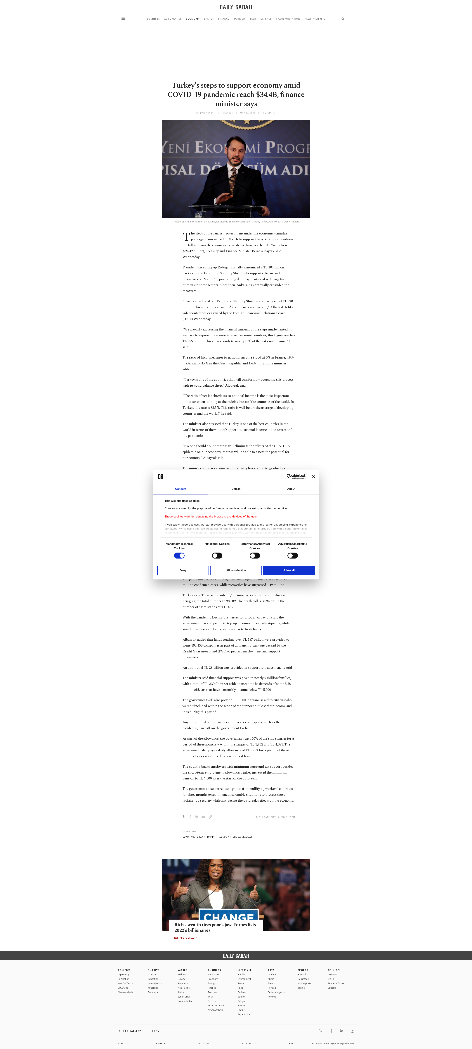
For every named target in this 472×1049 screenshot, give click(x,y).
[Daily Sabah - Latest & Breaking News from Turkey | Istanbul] (236, 7)
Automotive (173, 19)
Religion (242, 1001)
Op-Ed (331, 979)
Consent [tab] (180, 488)
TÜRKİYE (153, 970)
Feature (242, 1010)
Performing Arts (276, 992)
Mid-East (182, 974)
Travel (241, 983)
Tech (253, 19)
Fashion (242, 992)
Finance (223, 19)
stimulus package (242, 836)
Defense (266, 19)
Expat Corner (244, 1014)
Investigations (155, 983)
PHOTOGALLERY (188, 938)
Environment (244, 979)
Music (271, 979)
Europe (181, 979)
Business (153, 19)
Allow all (289, 570)
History (241, 1005)
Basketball (303, 979)
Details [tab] (236, 488)
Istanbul (152, 974)
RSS (291, 1043)
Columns (332, 974)
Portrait (272, 987)
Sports (303, 970)
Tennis (301, 987)
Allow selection (236, 570)
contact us (249, 1043)
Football (302, 974)
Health (241, 974)
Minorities (153, 987)
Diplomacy (123, 974)
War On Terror (125, 983)
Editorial (332, 987)
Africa (181, 992)
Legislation (123, 979)
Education (153, 979)
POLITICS (124, 970)
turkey (211, 836)
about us (203, 1043)
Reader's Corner (336, 983)
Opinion (334, 970)
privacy (160, 1043)
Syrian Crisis (184, 996)
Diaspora (153, 992)
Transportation (288, 19)
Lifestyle (245, 970)
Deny (183, 570)
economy (223, 836)
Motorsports (304, 983)
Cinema (272, 974)
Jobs (120, 1043)
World (183, 970)
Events (271, 983)
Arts (271, 970)
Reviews (272, 996)
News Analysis (315, 19)
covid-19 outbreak (193, 836)
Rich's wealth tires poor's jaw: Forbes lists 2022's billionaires (215, 927)
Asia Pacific (184, 987)
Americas (183, 983)
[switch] (217, 556)
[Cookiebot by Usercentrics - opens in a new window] (289, 476)
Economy (193, 19)
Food (240, 987)
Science (242, 996)
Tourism (240, 19)
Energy (209, 19)
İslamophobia (185, 1001)
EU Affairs (123, 987)
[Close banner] (313, 476)
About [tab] (291, 488)
